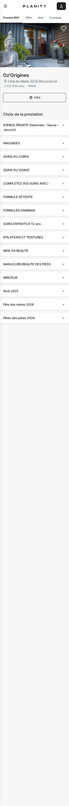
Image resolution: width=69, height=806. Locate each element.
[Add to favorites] (64, 28)
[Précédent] (6, 45)
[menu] (5, 6)
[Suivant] (63, 45)
